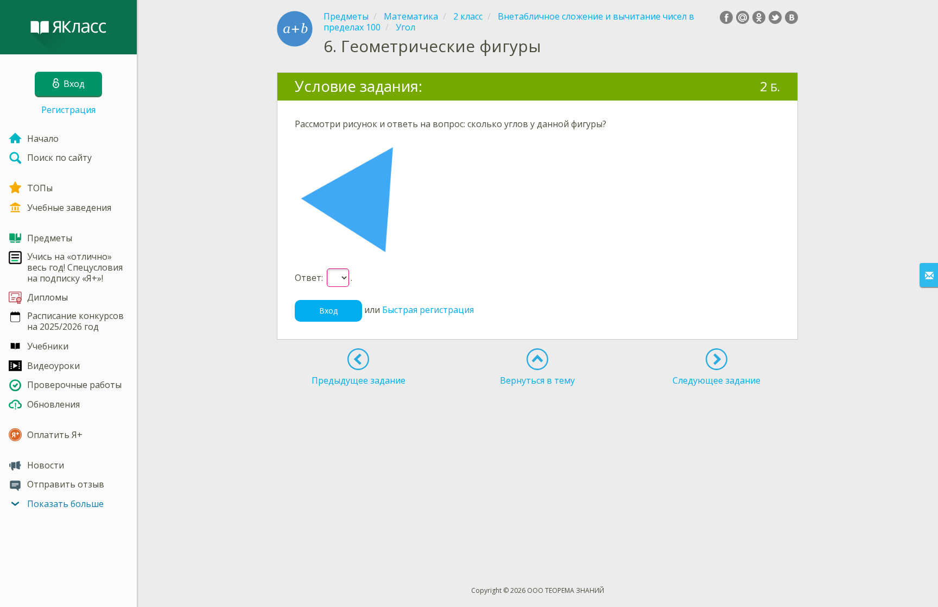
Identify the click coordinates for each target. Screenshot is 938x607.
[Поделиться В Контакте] (791, 17)
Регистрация (68, 109)
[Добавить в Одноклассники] (758, 17)
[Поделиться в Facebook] (726, 17)
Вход (328, 310)
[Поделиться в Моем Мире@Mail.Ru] (742, 17)
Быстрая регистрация (428, 310)
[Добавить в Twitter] (775, 17)
